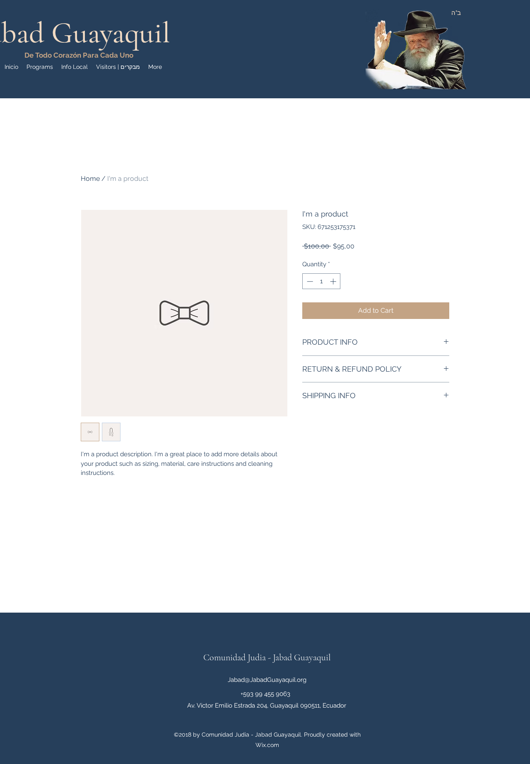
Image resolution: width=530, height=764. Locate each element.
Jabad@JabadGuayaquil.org (267, 680)
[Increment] (334, 281)
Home (90, 178)
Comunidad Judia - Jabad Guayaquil (267, 657)
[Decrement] (309, 281)
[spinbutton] (321, 281)
